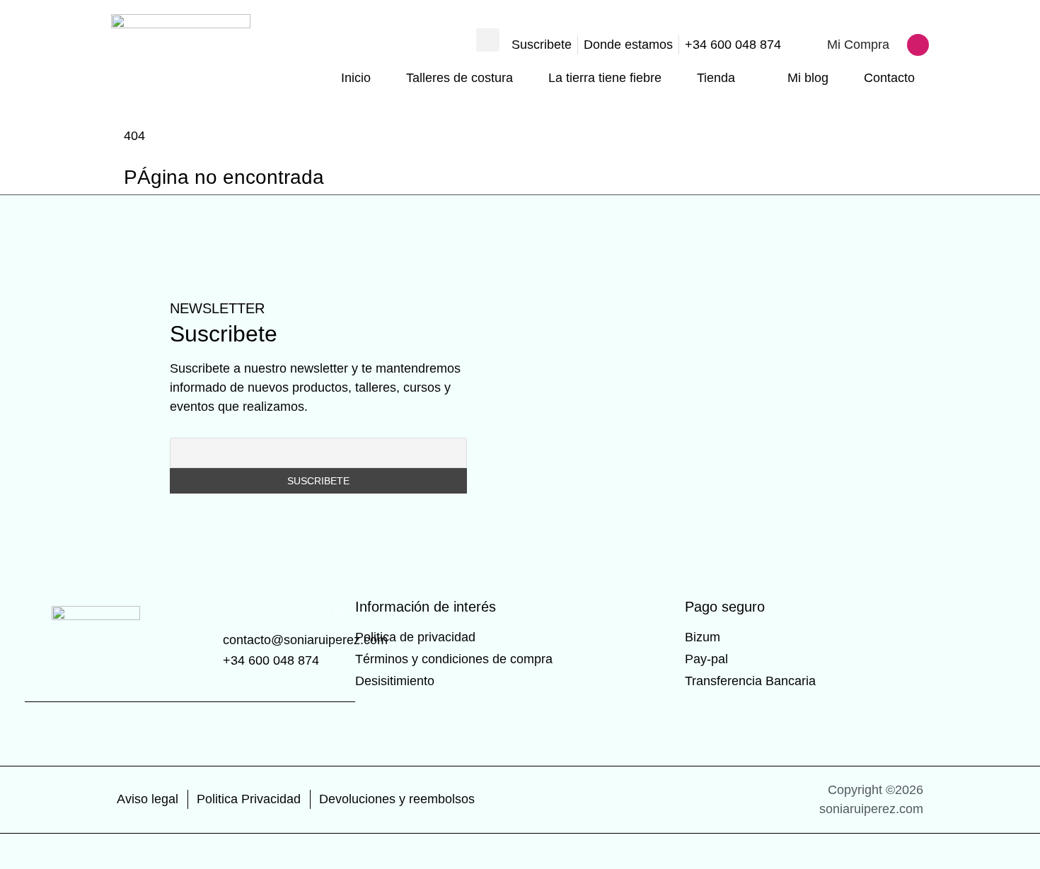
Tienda (716, 78)
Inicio (356, 78)
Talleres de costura (459, 78)
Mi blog (807, 78)
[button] (487, 40)
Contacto (889, 78)
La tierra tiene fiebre (604, 78)
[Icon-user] (918, 45)
